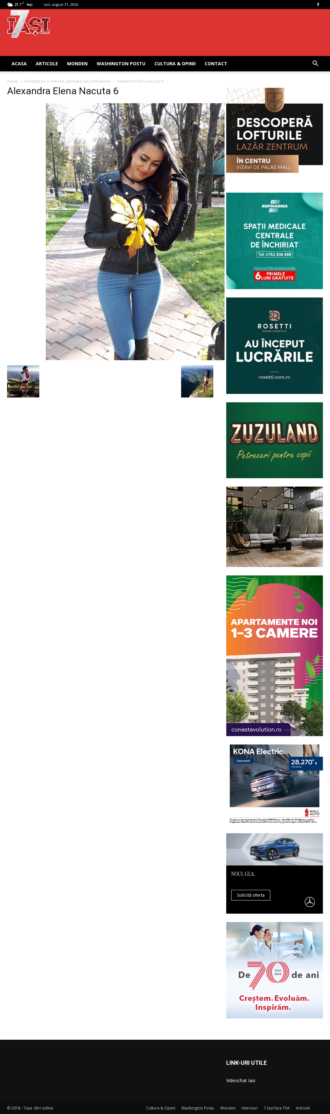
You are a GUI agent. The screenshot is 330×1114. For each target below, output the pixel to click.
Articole (47, 63)
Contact (216, 63)
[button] (315, 64)
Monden (77, 63)
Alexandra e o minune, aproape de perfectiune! (67, 81)
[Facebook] (318, 4)
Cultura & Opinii (175, 63)
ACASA (19, 63)
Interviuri (250, 1108)
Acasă (12, 81)
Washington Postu (121, 63)
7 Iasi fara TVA (277, 1108)
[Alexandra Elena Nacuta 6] (136, 358)
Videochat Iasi (240, 1080)
